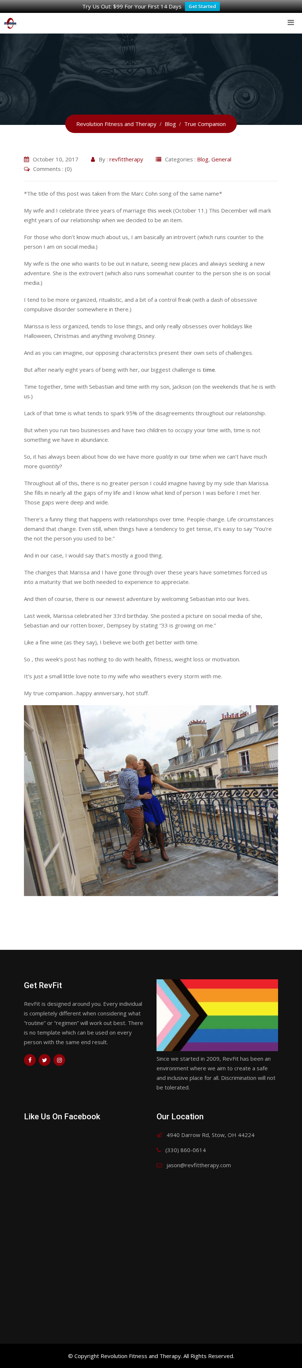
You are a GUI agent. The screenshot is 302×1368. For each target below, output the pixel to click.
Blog (202, 159)
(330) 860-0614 (185, 1150)
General (221, 159)
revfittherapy (126, 159)
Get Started (202, 6)
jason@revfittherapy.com (198, 1165)
